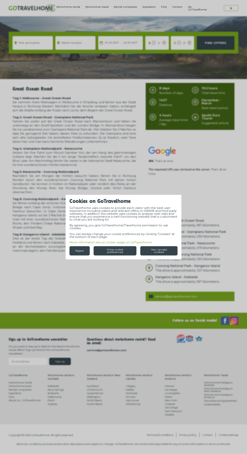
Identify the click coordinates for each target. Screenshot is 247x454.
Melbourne (55, 396)
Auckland (93, 386)
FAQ (164, 6)
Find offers (215, 43)
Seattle (169, 414)
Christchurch (95, 389)
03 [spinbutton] (110, 43)
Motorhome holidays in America (218, 396)
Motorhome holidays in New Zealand (218, 390)
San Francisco (173, 411)
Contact (177, 6)
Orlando (170, 403)
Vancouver (132, 400)
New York (171, 400)
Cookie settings (228, 434)
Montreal (131, 393)
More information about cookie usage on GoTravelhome (110, 242)
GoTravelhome (18, 375)
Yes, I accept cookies (159, 250)
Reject (79, 250)
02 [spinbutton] (106, 43)
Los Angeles (172, 393)
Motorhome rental (68, 6)
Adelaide (53, 386)
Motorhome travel (97, 6)
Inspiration (149, 6)
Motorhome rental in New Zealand (103, 377)
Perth (51, 400)
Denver (169, 386)
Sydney (52, 403)
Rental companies (125, 6)
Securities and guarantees (220, 400)
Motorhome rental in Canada (139, 377)
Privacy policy (187, 434)
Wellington (93, 396)
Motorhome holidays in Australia (218, 384)
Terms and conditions (160, 434)
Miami (168, 396)
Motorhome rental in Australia (61, 377)
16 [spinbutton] (124, 43)
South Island (94, 403)
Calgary (130, 386)
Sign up (60, 361)
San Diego (171, 407)
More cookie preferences (115, 250)
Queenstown (95, 393)
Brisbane (53, 393)
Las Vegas (171, 389)
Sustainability (212, 404)
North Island (94, 400)
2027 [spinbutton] (116, 43)
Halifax (130, 389)
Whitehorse (133, 403)
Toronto (131, 396)
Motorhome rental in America (178, 377)
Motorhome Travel (216, 375)
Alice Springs (56, 389)
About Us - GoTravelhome (25, 400)
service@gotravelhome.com (176, 296)
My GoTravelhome (197, 8)
